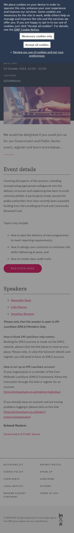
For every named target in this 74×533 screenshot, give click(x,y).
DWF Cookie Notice (26, 29)
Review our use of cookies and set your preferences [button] (38, 53)
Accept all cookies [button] (37, 45)
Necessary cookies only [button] (37, 36)
